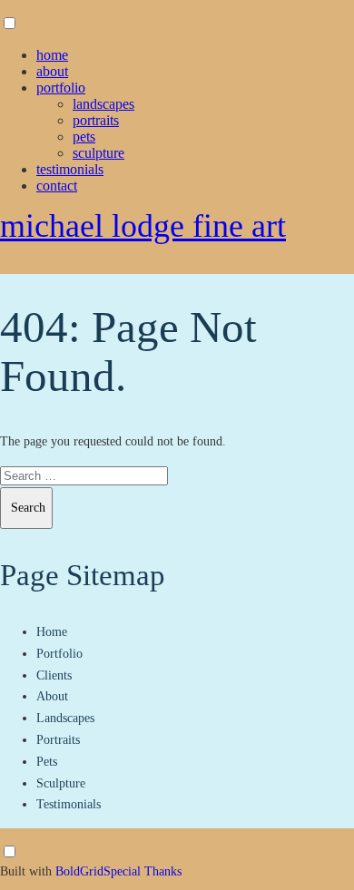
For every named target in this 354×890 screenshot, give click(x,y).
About (52, 71)
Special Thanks (142, 871)
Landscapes (103, 104)
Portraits (96, 120)
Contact (56, 185)
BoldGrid (79, 871)
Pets (84, 136)
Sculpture (98, 153)
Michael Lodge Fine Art (143, 226)
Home (52, 55)
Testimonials (69, 169)
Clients (54, 675)
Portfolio (60, 87)
